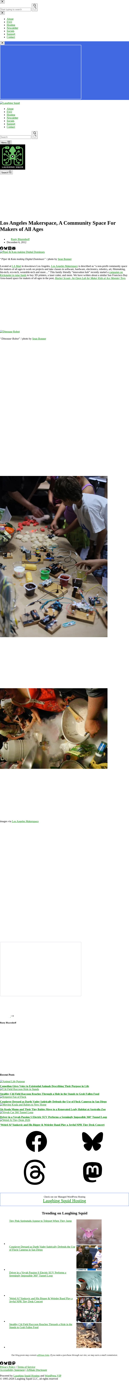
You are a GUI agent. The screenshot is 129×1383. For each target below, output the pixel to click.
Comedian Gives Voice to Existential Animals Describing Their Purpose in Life (44, 1086)
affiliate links (43, 1355)
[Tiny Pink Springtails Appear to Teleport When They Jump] (89, 1243)
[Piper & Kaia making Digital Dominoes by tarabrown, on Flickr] (22, 252)
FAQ (9, 111)
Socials (10, 120)
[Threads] (10, 249)
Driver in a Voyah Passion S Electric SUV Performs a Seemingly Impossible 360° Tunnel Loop (53, 1117)
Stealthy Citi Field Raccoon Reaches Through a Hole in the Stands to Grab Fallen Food (49, 1093)
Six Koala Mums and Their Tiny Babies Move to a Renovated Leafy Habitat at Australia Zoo (53, 1109)
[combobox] (15, 137)
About (10, 108)
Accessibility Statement (12, 1370)
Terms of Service (26, 1367)
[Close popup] (2, 43)
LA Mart (16, 266)
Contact (11, 126)
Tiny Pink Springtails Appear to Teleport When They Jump (40, 1220)
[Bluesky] (6, 249)
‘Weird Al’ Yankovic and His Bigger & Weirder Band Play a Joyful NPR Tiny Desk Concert (52, 1124)
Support (11, 123)
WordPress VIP (53, 1375)
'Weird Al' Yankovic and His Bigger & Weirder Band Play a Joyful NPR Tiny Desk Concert (41, 1300)
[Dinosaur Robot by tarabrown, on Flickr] (10, 331)
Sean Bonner (65, 259)
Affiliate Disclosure (36, 1370)
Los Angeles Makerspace (64, 266)
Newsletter (12, 117)
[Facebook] (2, 249)
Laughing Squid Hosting (64, 1200)
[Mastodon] (92, 1183)
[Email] (13, 249)
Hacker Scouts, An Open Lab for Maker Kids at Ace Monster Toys (90, 278)
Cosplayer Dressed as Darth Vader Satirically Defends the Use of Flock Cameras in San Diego (53, 1101)
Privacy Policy (7, 1367)
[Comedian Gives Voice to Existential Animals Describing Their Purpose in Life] (12, 1081)
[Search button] (35, 135)
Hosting (11, 114)
